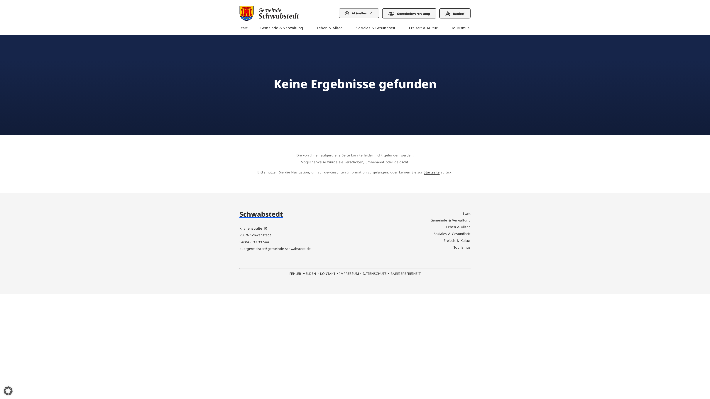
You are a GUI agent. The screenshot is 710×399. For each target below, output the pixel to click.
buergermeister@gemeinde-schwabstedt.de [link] (275, 248)
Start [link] (243, 27)
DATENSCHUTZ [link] (375, 273)
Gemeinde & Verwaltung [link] (281, 27)
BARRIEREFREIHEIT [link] (405, 273)
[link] (269, 19)
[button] (8, 391)
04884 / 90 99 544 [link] (254, 241)
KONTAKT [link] (327, 273)
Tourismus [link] (460, 27)
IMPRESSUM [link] (349, 273)
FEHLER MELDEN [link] (302, 273)
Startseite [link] (431, 172)
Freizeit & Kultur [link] (423, 27)
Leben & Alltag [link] (330, 27)
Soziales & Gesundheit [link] (375, 27)
